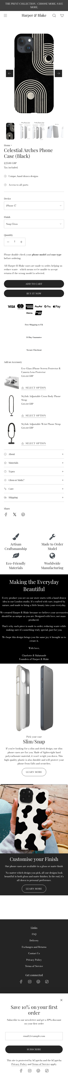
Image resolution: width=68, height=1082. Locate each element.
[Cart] (62, 15)
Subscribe (34, 1049)
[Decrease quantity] (8, 242)
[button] (9, 73)
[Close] (61, 1000)
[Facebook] (21, 982)
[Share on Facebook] (6, 514)
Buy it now (34, 293)
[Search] (54, 15)
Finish (7, 217)
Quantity (8, 235)
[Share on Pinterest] (23, 514)
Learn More (34, 771)
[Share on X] (14, 514)
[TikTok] (47, 982)
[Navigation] (5, 15)
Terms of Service (41, 1064)
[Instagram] (30, 982)
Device (7, 198)
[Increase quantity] (21, 242)
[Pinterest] (38, 982)
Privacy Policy (19, 1064)
